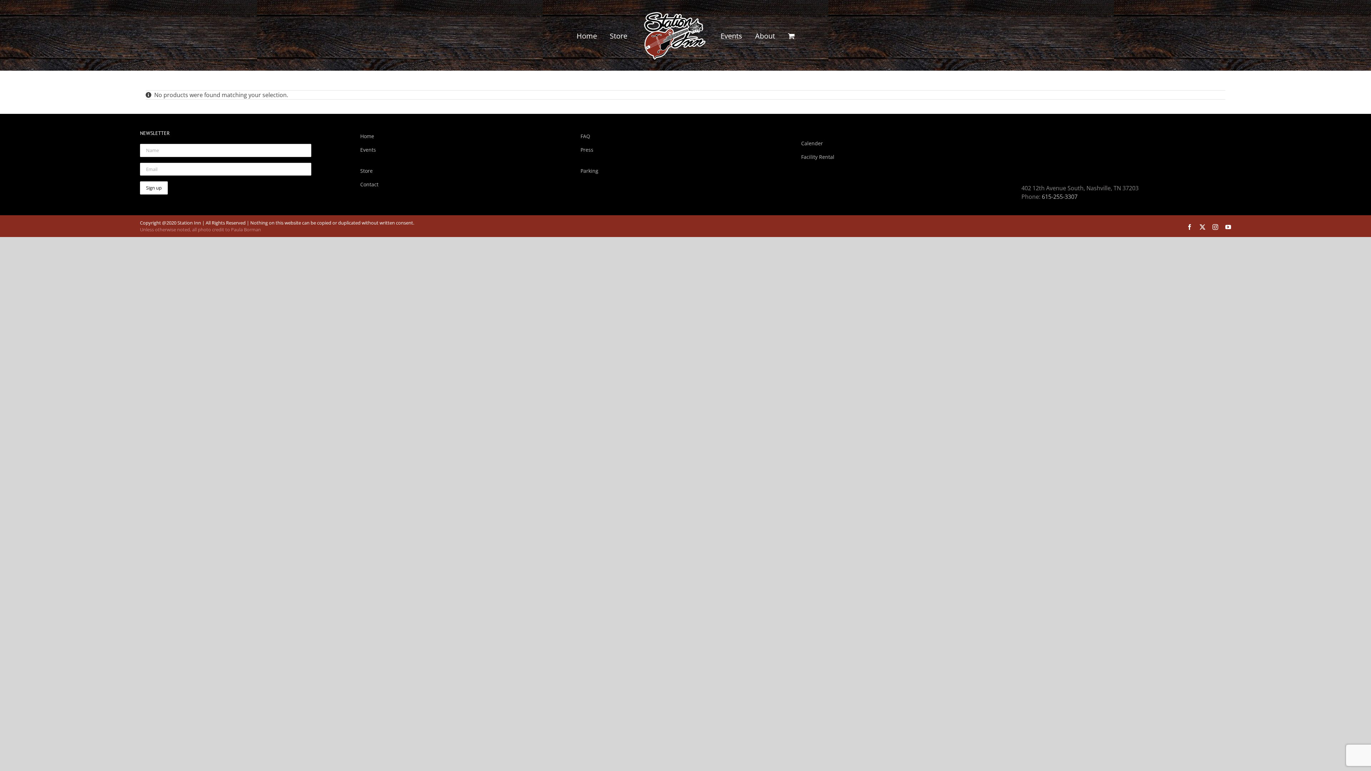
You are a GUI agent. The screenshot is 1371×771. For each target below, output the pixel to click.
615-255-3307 (1060, 197)
